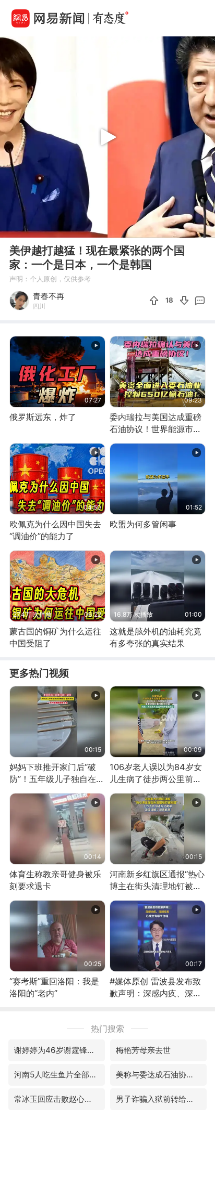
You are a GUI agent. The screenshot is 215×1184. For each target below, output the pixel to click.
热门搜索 (107, 1028)
